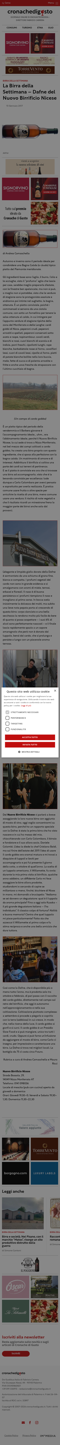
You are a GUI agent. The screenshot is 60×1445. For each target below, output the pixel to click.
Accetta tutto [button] (30, 737)
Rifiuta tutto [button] (30, 744)
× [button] (55, 691)
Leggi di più (26, 706)
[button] (30, 752)
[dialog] (30, 722)
